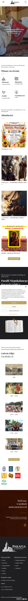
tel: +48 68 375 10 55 (7, 587)
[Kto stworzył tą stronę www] (21, 599)
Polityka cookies (19, 563)
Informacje (4, 563)
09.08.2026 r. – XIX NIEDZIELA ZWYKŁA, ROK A (13, 218)
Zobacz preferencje (14, 310)
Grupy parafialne (6, 565)
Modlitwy (4, 568)
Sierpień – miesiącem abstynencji (11, 253)
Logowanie (18, 568)
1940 (14, 377)
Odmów (14, 306)
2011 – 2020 (14, 433)
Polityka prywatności (13, 314)
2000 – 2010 (14, 414)
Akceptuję (14, 302)
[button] (26, 286)
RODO (16, 565)
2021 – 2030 (14, 451)
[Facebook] (25, 2)
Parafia (3, 560)
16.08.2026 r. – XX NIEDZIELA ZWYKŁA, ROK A (14, 183)
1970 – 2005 (14, 396)
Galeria (3, 571)
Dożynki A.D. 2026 (7, 149)
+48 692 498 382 (8, 589)
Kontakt (4, 573)
